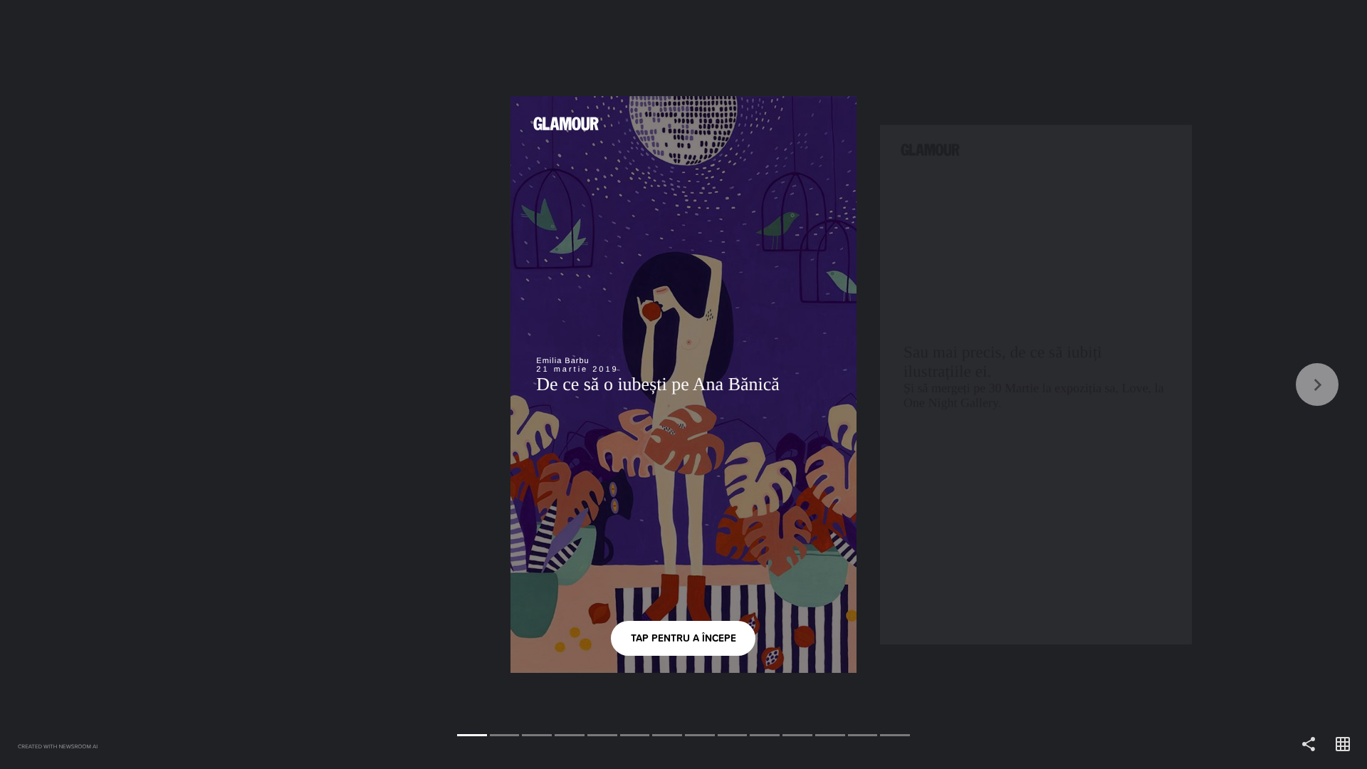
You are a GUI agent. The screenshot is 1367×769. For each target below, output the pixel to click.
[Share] (1309, 745)
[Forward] (1025, 384)
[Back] (342, 384)
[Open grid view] (1343, 745)
